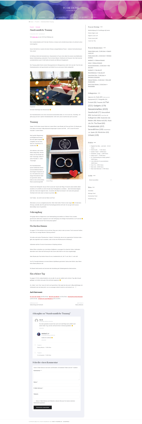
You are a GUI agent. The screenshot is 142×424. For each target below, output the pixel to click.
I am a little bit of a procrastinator (99, 161)
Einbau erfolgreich (100, 60)
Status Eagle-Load (93, 33)
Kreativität (105, 118)
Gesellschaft (94, 112)
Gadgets (99, 105)
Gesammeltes (98, 109)
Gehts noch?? (94, 155)
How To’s (93, 165)
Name (36, 382)
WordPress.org (92, 198)
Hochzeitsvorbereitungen (75, 296)
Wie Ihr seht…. (94, 149)
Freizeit (92, 102)
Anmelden (90, 190)
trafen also (35, 37)
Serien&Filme (95, 129)
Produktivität (96, 126)
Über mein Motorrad (96, 168)
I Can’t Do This (92, 41)
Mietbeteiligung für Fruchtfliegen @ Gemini (99, 30)
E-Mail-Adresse (38, 388)
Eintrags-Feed (91, 193)
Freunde (101, 102)
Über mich (94, 17)
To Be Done (71, 8)
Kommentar (37, 370)
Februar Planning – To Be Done (96, 80)
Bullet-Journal (106, 97)
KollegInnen (94, 118)
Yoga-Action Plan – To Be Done (96, 75)
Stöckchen (103, 132)
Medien (92, 120)
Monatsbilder (91, 86)
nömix (89, 63)
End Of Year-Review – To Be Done (97, 84)
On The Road (98, 123)
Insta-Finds (104, 115)
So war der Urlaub (35, 296)
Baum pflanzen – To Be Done (44, 347)
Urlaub (93, 135)
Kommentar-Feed (92, 196)
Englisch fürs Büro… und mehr (98, 146)
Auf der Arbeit (83, 17)
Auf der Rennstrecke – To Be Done (97, 65)
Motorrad (102, 120)
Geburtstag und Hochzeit (36, 304)
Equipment (93, 99)
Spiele (94, 132)
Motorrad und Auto (62, 17)
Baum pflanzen (79, 304)
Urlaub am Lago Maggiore (45, 298)
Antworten (41, 328)
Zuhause (73, 17)
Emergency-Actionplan (94, 77)
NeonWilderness (92, 72)
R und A (51, 17)
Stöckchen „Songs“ (96, 153)
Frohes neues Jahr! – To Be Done (96, 55)
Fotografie (102, 99)
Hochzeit (38, 27)
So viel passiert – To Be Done (44, 355)
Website (36, 394)
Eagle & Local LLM (93, 35)
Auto (99, 97)
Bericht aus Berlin (54, 296)
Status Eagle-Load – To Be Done (96, 51)
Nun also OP (98, 70)
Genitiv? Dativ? (95, 151)
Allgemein (42, 17)
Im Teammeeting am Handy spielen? (100, 157)
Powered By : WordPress (62, 421)
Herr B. (41, 319)
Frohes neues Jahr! (93, 38)
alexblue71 (42, 33)
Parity (54, 421)
